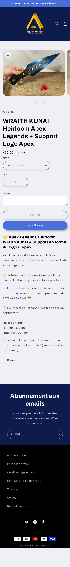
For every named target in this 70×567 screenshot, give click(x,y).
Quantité (8, 174)
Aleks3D (30, 545)
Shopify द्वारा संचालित (42, 545)
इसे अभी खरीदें (35, 225)
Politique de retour (19, 464)
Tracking (12, 489)
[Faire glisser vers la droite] (43, 103)
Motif (6, 158)
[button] (5, 24)
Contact (12, 497)
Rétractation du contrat (22, 506)
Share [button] (11, 360)
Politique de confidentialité (24, 481)
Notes (7, 193)
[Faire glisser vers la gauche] (27, 103)
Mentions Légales (18, 455)
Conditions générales (20, 472)
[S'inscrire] (58, 434)
